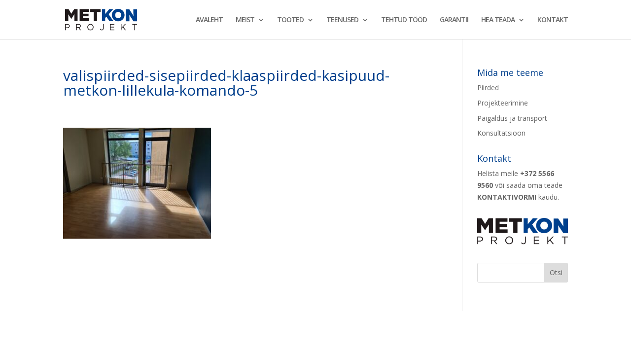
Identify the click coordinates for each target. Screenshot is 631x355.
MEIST (245, 20)
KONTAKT (552, 20)
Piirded (488, 87)
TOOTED (290, 20)
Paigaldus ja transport (512, 118)
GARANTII (454, 20)
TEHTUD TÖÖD (404, 20)
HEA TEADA (498, 20)
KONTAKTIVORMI (506, 197)
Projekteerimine (502, 102)
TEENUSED (342, 20)
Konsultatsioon (501, 133)
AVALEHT (209, 20)
